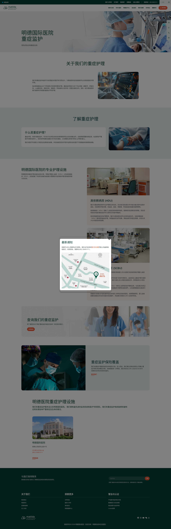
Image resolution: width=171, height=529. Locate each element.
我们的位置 (95, 247)
